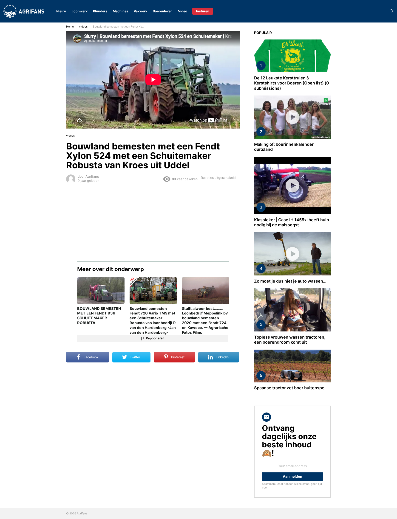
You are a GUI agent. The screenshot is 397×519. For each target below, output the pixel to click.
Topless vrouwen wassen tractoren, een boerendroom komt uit (289, 340)
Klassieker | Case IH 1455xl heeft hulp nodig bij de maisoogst (291, 222)
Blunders (100, 11)
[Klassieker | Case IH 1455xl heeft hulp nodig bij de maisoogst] (292, 185)
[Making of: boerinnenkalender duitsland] (292, 117)
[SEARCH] (392, 11)
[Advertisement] (153, 219)
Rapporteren (155, 338)
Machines (120, 11)
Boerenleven (163, 11)
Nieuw (61, 11)
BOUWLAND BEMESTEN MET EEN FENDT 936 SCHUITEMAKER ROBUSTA (99, 315)
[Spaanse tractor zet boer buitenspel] (292, 366)
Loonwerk (80, 11)
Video (182, 11)
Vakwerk (140, 11)
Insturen (202, 11)
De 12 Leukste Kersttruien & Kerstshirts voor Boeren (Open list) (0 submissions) (291, 83)
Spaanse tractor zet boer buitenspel (290, 387)
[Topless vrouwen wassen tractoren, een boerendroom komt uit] (292, 309)
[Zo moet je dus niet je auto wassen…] (292, 253)
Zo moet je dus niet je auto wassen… (290, 281)
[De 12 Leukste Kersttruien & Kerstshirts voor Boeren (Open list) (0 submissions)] (292, 55)
